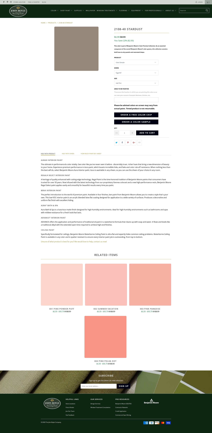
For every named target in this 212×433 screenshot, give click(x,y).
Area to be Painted (135, 92)
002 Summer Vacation (106, 285)
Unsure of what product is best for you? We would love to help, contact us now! (74, 241)
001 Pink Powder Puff (62, 285)
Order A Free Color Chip (136, 114)
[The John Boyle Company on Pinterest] (7, 2)
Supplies (78, 10)
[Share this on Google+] (133, 142)
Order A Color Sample (136, 122)
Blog (44, 2)
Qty (115, 128)
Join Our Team (70, 411)
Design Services (95, 404)
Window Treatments (106, 10)
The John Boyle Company (53, 422)
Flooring (123, 10)
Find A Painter (33, 2)
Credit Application (120, 411)
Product (117, 58)
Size (115, 78)
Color (53, 10)
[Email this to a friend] (139, 142)
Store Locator (19, 2)
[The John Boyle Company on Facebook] (4, 2)
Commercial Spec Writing (123, 415)
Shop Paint (65, 10)
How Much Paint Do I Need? (91, 154)
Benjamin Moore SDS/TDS (123, 404)
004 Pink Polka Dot (105, 337)
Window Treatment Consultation (100, 407)
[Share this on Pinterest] (128, 142)
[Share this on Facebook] (122, 142)
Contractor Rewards (121, 407)
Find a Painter (70, 407)
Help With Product (48, 154)
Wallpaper (90, 10)
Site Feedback (70, 415)
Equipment (136, 10)
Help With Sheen (68, 154)
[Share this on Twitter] (116, 142)
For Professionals (153, 10)
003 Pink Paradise (150, 285)
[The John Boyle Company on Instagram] (11, 2)
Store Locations (70, 404)
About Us (170, 10)
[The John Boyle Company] (18, 11)
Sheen (116, 68)
